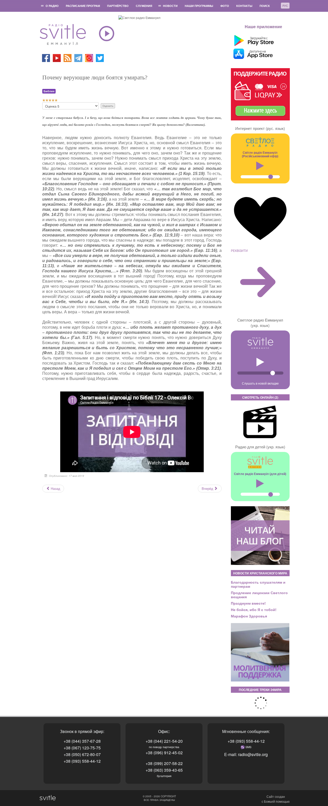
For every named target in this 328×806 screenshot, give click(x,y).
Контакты (244, 6)
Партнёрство (118, 6)
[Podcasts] (68, 57)
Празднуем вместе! (248, 603)
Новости (170, 6)
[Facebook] (46, 57)
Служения (144, 6)
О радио (52, 6)
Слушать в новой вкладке (260, 383)
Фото (224, 6)
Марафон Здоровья (249, 615)
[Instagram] (89, 57)
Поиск (265, 6)
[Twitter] (100, 57)
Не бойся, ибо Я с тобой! (253, 609)
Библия (49, 91)
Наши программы (199, 6)
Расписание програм (83, 6)
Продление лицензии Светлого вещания (259, 594)
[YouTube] (57, 57)
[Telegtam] (78, 57)
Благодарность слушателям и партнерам (258, 584)
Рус (285, 6)
